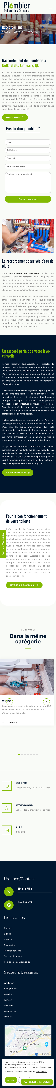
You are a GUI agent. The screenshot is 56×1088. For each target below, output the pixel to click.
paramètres (41, 1071)
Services (18, 32)
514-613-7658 (25, 889)
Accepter (10, 1080)
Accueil (6, 32)
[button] (9, 701)
